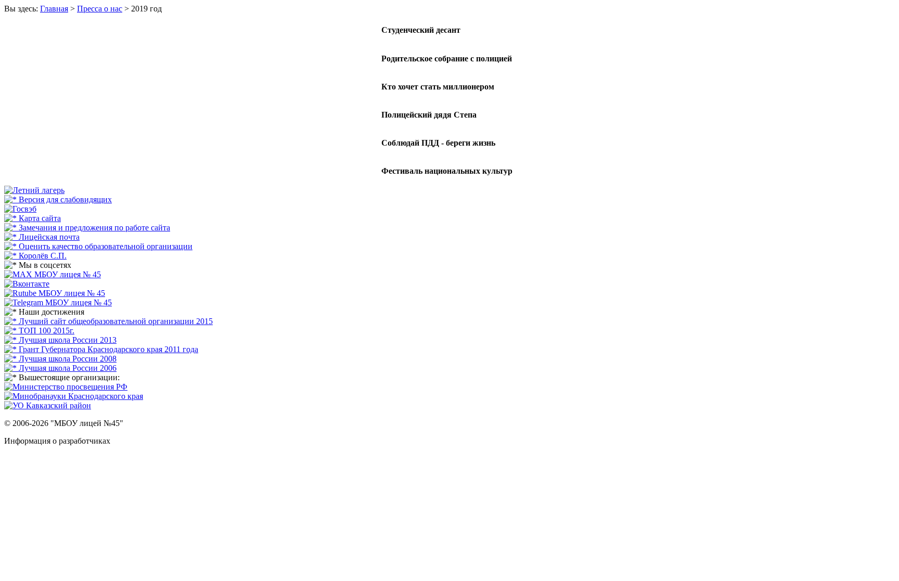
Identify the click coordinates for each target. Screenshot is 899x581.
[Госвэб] (20, 208)
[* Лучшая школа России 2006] (60, 368)
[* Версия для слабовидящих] (58, 199)
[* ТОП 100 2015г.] (39, 330)
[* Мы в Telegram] (58, 302)
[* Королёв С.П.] (35, 255)
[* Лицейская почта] (42, 237)
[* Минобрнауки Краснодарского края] (73, 396)
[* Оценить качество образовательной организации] (98, 246)
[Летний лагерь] (34, 190)
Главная (54, 8)
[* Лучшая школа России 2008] (60, 358)
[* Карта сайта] (32, 218)
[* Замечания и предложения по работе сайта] (87, 227)
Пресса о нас (99, 8)
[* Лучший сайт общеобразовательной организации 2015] (108, 321)
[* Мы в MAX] (52, 274)
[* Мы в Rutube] (54, 293)
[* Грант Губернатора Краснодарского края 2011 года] (101, 349)
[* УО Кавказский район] (47, 405)
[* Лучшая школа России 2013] (60, 339)
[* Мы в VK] (26, 283)
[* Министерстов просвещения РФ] (65, 386)
